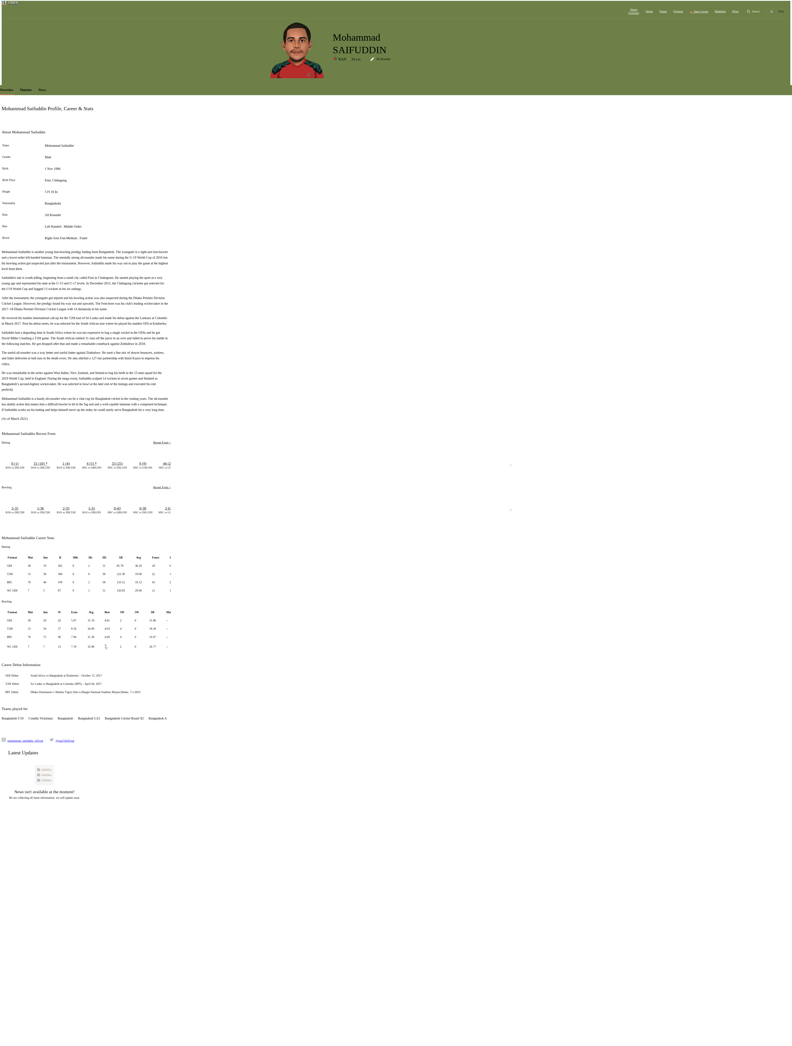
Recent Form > (162, 442)
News (42, 90)
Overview (6, 90)
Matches (26, 90)
